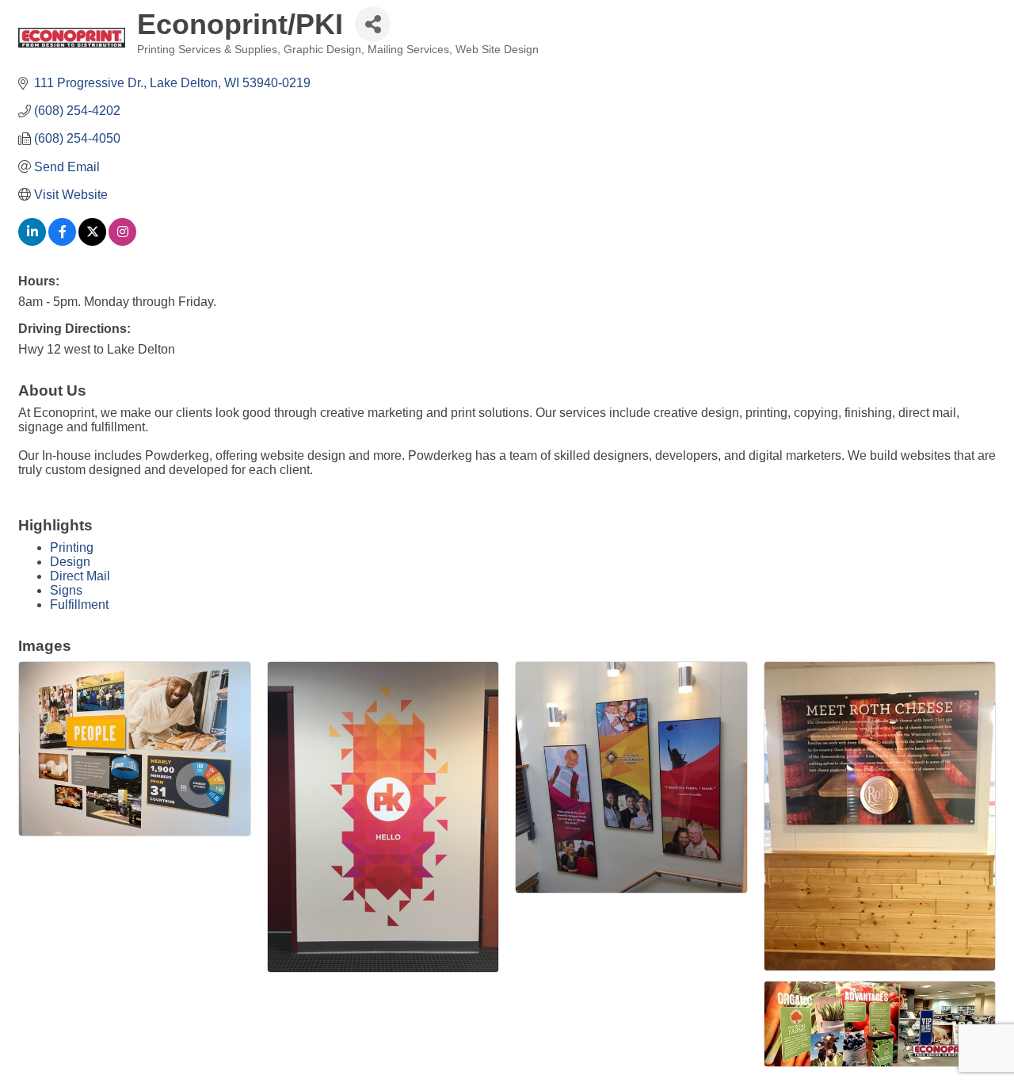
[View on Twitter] (92, 241)
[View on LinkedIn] (32, 241)
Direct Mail (80, 576)
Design (70, 561)
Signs (66, 590)
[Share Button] (373, 24)
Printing (71, 547)
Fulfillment (79, 604)
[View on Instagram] (122, 241)
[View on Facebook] (62, 241)
